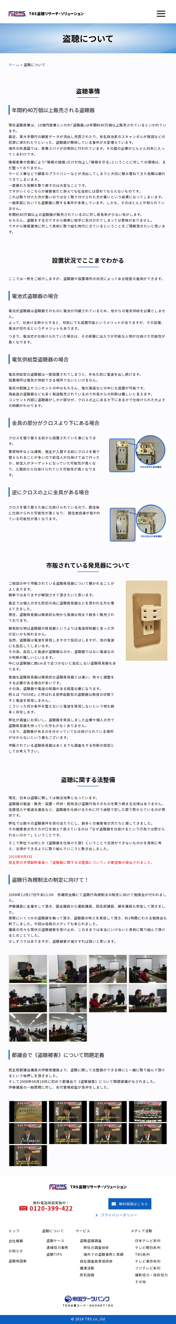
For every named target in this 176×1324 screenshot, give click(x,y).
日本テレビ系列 (148, 1240)
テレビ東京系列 (148, 1261)
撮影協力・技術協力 (151, 1274)
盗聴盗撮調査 (91, 1240)
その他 (140, 1281)
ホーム (14, 64)
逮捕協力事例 (57, 1247)
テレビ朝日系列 (148, 1247)
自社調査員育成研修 (96, 1261)
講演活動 (87, 1268)
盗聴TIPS (54, 1254)
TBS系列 (142, 1254)
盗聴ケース (55, 1240)
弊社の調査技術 (96, 1247)
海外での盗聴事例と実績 (103, 1254)
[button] (161, 14)
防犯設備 (87, 1274)
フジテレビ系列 (148, 1268)
